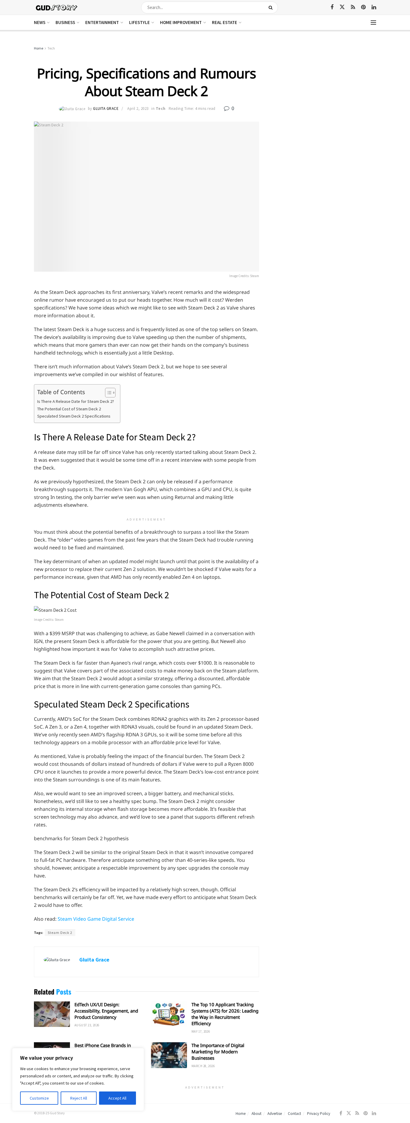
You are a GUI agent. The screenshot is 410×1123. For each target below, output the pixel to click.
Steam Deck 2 (60, 932)
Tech (51, 48)
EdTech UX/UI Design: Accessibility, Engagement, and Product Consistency (106, 1010)
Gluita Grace (106, 108)
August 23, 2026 (86, 1025)
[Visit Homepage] (57, 7)
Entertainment (102, 22)
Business (65, 22)
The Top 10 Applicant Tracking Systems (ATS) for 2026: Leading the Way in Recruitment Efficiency (224, 1013)
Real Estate (224, 22)
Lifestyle (139, 22)
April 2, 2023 (138, 108)
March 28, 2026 (203, 1066)
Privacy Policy (318, 1113)
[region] (78, 1079)
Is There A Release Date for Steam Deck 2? (75, 401)
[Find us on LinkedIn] (374, 7)
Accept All (117, 1098)
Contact (294, 1113)
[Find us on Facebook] (331, 7)
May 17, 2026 (200, 1031)
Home (38, 48)
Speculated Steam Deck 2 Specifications (73, 416)
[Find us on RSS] (353, 7)
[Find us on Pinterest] (363, 7)
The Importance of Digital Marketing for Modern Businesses (217, 1051)
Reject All (78, 1098)
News (39, 22)
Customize (39, 1098)
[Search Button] (272, 8)
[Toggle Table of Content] (107, 393)
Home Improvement (181, 22)
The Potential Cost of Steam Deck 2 (69, 409)
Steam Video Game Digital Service (96, 919)
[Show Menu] (373, 22)
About (256, 1113)
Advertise (274, 1113)
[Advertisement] (324, 90)
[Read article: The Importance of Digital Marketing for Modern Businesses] (169, 1055)
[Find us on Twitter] (342, 7)
